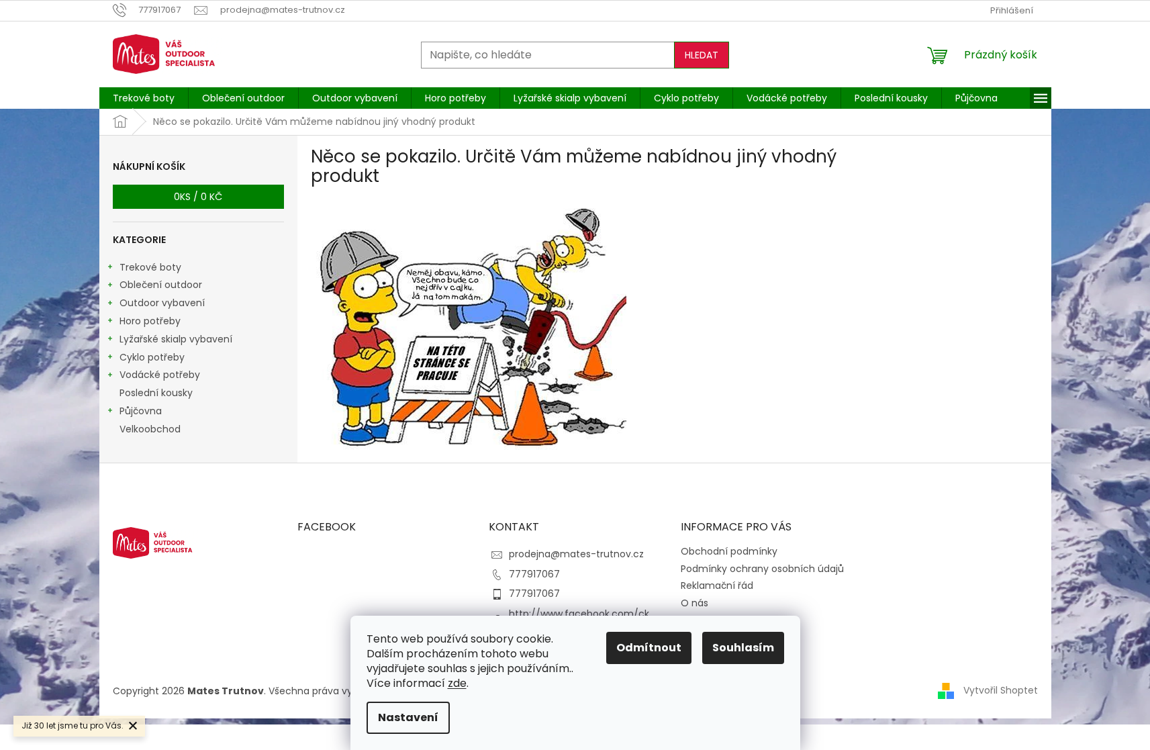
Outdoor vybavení (162, 303)
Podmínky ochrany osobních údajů (762, 568)
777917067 (534, 574)
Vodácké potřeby (159, 374)
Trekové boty (150, 267)
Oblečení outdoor (160, 284)
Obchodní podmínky (729, 551)
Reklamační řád (717, 585)
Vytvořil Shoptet (1000, 690)
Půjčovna (140, 411)
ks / (198, 196)
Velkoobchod (150, 429)
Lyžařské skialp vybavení (175, 339)
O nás (694, 603)
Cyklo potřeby (152, 357)
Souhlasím (743, 647)
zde (457, 683)
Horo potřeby (150, 321)
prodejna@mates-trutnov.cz (576, 554)
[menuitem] (143, 98)
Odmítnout (648, 647)
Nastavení (408, 717)
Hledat (701, 55)
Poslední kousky (156, 393)
